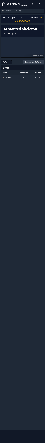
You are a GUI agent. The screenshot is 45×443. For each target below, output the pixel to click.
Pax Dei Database (29, 19)
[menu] (33, 4)
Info (5, 62)
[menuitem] (33, 4)
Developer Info (32, 62)
